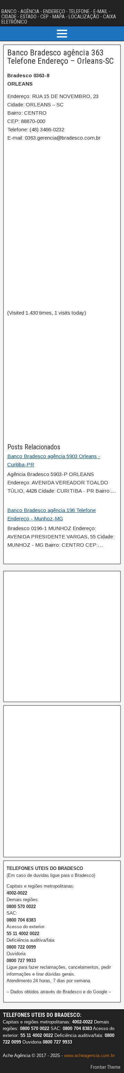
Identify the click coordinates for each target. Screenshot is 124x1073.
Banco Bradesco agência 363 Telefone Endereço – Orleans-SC (60, 57)
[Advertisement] (62, 379)
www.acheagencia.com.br (89, 1055)
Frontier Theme (106, 1067)
